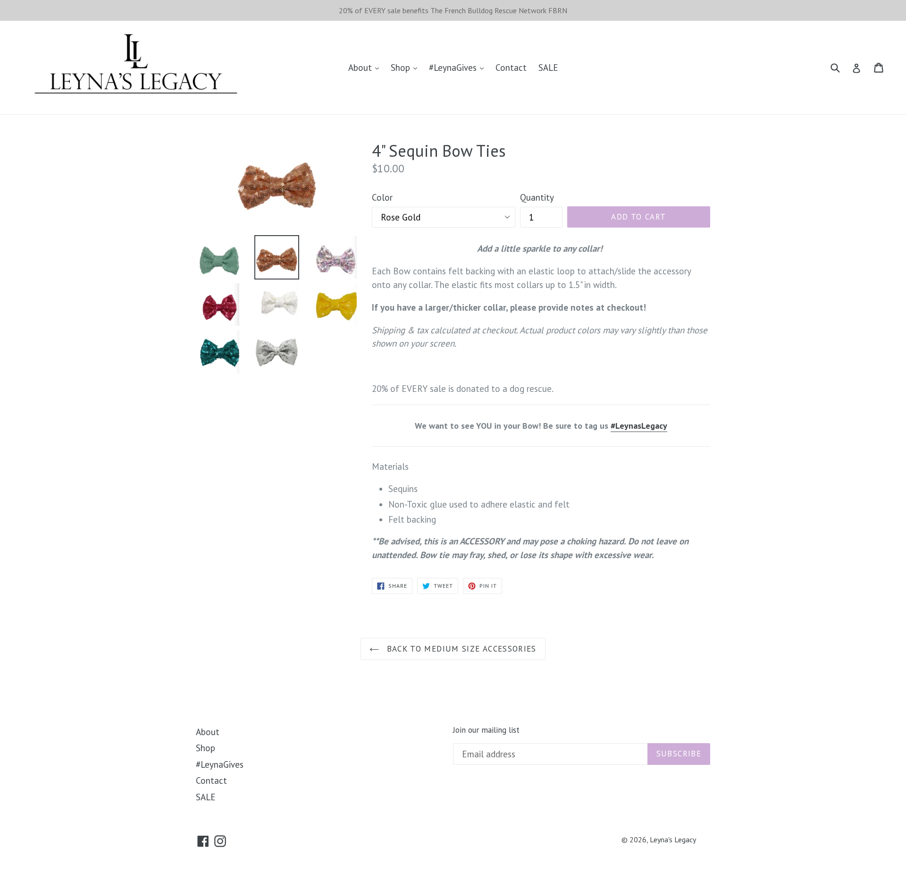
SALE (548, 67)
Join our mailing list (486, 730)
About (361, 67)
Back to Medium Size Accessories (460, 649)
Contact (511, 67)
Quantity (537, 197)
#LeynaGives (454, 67)
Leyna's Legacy (673, 839)
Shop (401, 67)
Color (382, 197)
